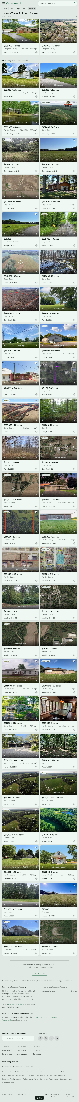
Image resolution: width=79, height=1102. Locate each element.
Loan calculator (22, 1054)
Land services (22, 1050)
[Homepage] (13, 3)
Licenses (62, 1097)
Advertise (5, 1047)
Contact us (37, 1054)
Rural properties (15, 1079)
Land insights (7, 1054)
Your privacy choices (54, 1094)
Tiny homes (44, 1079)
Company (36, 1050)
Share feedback (43, 1033)
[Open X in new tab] (51, 1038)
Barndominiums (8, 1072)
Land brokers (21, 1047)
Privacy (74, 1097)
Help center (6, 1050)
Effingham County (39, 981)
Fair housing (67, 1094)
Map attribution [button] (21, 1094)
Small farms (33, 1079)
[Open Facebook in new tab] (40, 1038)
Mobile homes (52, 1075)
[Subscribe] (32, 1038)
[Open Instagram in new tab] (45, 1038)
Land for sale (7, 981)
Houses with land (22, 1075)
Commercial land (47, 1072)
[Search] (74, 3)
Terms (69, 1097)
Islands (42, 1075)
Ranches (5, 1079)
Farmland (58, 1072)
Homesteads (67, 1072)
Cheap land (35, 1072)
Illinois (16, 981)
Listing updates (39, 973)
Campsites (25, 1072)
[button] (3, 3)
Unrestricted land (66, 1079)
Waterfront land (8, 1083)
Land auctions (30, 1067)
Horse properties (8, 1075)
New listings (55, 1097)
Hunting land (34, 1075)
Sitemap (47, 1097)
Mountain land (63, 1075)
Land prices (37, 1047)
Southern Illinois (25, 981)
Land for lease (18, 1067)
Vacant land (53, 1079)
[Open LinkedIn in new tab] (56, 1038)
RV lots (25, 1079)
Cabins (17, 1072)
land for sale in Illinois (16, 1004)
